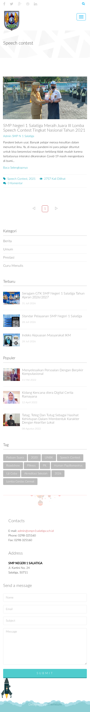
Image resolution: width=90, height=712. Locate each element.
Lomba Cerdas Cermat (20, 481)
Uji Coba (11, 473)
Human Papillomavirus (68, 465)
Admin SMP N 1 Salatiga (18, 136)
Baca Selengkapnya (15, 167)
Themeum (54, 704)
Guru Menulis (13, 265)
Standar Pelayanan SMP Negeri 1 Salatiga (52, 316)
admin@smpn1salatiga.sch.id (36, 531)
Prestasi (8, 257)
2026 (58, 473)
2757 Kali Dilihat (55, 178)
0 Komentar (15, 183)
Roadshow (13, 465)
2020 (34, 457)
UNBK (49, 457)
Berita (7, 241)
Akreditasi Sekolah (36, 473)
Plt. (45, 465)
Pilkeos (31, 465)
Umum (8, 249)
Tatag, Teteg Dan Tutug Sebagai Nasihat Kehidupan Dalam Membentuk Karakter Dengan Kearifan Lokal (50, 418)
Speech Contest (70, 457)
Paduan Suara (15, 457)
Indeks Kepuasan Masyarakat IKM (46, 335)
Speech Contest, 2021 (21, 178)
